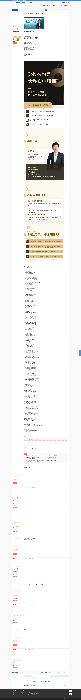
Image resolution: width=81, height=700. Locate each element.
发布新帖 (15, 672)
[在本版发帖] (70, 691)
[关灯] (70, 688)
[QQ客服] (70, 694)
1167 (16, 527)
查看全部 (33, 487)
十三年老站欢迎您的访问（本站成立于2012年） (21, 0)
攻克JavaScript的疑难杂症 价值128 (51, 457)
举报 (66, 485)
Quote (30, 677)
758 (17, 614)
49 (14, 659)
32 (14, 637)
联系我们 (14, 695)
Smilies (33, 677)
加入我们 (14, 693)
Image (27, 677)
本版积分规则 (66, 685)
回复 (37, 439)
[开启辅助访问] (66, 0)
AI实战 (27, 2)
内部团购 (22, 692)
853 (17, 497)
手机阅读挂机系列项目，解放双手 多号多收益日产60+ (33, 457)
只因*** (14, 604)
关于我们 (14, 692)
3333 (20, 568)
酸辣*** (14, 649)
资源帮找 (22, 693)
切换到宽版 (68, 0)
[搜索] (61, 2)
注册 (67, 2)
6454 (17, 28)
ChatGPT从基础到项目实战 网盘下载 (30, 458)
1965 (17, 568)
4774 (20, 546)
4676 (20, 637)
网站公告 (14, 694)
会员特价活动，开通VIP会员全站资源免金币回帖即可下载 (27, 5)
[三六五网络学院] (16, 2)
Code (32, 677)
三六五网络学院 (12, 8)
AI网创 (35, 2)
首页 (23, 2)
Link (29, 677)
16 (14, 568)
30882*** (14, 487)
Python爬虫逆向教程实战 (49, 458)
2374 (20, 614)
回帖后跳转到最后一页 (32, 685)
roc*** (14, 558)
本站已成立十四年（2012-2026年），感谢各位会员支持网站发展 (57, 5)
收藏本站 (14, 0)
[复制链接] (46, 13)
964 (17, 546)
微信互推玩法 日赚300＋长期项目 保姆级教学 (52, 455)
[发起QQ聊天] (15, 598)
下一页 (66, 10)
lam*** (14, 511)
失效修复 (22, 695)
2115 (20, 497)
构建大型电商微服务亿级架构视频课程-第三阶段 (32, 461)
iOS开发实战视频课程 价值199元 (51, 460)
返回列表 (43, 10)
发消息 (15, 507)
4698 (20, 659)
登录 (63, 2)
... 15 (63, 10)
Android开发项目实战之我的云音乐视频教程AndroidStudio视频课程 (34, 460)
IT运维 (31, 2)
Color (26, 677)
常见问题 (22, 694)
